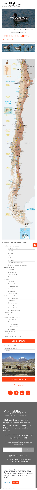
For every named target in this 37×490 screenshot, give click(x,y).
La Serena (12, 272)
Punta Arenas (13, 327)
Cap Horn (12, 329)
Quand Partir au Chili (10, 346)
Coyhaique (12, 319)
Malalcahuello (13, 298)
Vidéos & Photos (18, 18)
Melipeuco (12, 300)
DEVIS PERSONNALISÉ (8, 489)
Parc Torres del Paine (15, 322)
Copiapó (12, 269)
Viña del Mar (13, 293)
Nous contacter (27, 459)
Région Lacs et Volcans (10, 296)
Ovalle (11, 277)
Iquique (11, 260)
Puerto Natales (13, 324)
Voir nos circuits (18, 341)
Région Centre (8, 279)
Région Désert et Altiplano (11, 246)
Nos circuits (18, 459)
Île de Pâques (13, 286)
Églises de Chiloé (14, 310)
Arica (11, 250)
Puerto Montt (13, 315)
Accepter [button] (15, 482)
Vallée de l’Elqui (14, 274)
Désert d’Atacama (14, 248)
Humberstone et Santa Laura (18, 265)
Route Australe (8, 312)
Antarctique (13, 334)
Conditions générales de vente (19, 461)
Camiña (11, 258)
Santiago (12, 281)
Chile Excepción (8, 30)
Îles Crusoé (12, 289)
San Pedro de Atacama (16, 262)
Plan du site (10, 459)
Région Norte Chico (9, 267)
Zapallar (12, 291)
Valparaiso (12, 284)
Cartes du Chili (8, 350)
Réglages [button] (7, 482)
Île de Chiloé (13, 308)
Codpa (11, 255)
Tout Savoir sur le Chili (10, 348)
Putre (11, 253)
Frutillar (12, 305)
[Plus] (33, 4)
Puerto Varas (13, 303)
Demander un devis (18, 379)
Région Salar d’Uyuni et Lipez (12, 336)
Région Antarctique (9, 331)
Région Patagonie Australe (12, 317)
